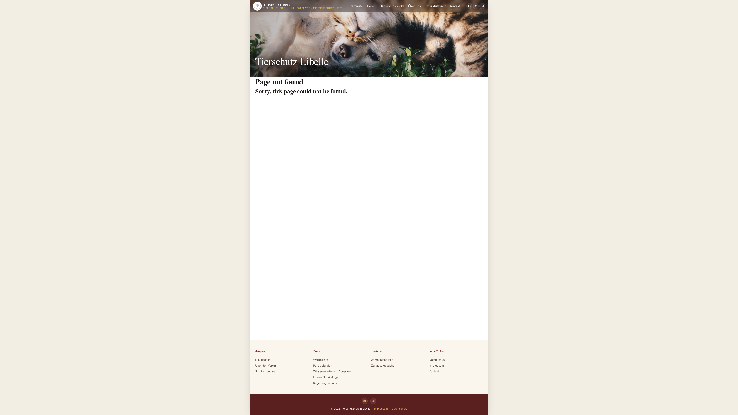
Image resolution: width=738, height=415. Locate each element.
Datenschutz (437, 359)
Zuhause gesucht (382, 365)
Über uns (414, 6)
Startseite (356, 6)
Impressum (436, 365)
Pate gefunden (322, 365)
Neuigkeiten (262, 359)
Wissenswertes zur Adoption (332, 371)
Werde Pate (320, 359)
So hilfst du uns (265, 371)
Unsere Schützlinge (325, 377)
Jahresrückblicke (392, 6)
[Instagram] (476, 6)
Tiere (370, 6)
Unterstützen (434, 6)
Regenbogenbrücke (325, 383)
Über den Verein (265, 365)
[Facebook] (469, 6)
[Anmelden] (482, 6)
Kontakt (455, 6)
